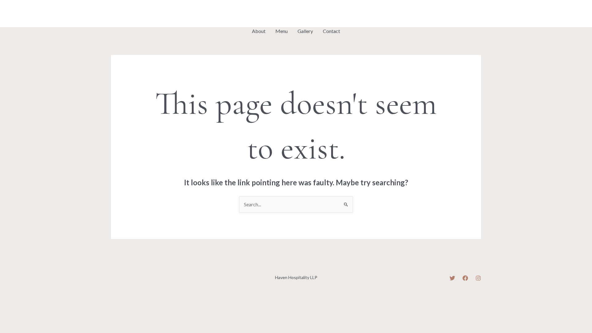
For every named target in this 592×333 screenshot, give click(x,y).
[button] (460, 13)
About (258, 31)
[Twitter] (114, 14)
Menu (281, 31)
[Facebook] (128, 14)
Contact (331, 31)
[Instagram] (142, 14)
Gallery (305, 31)
